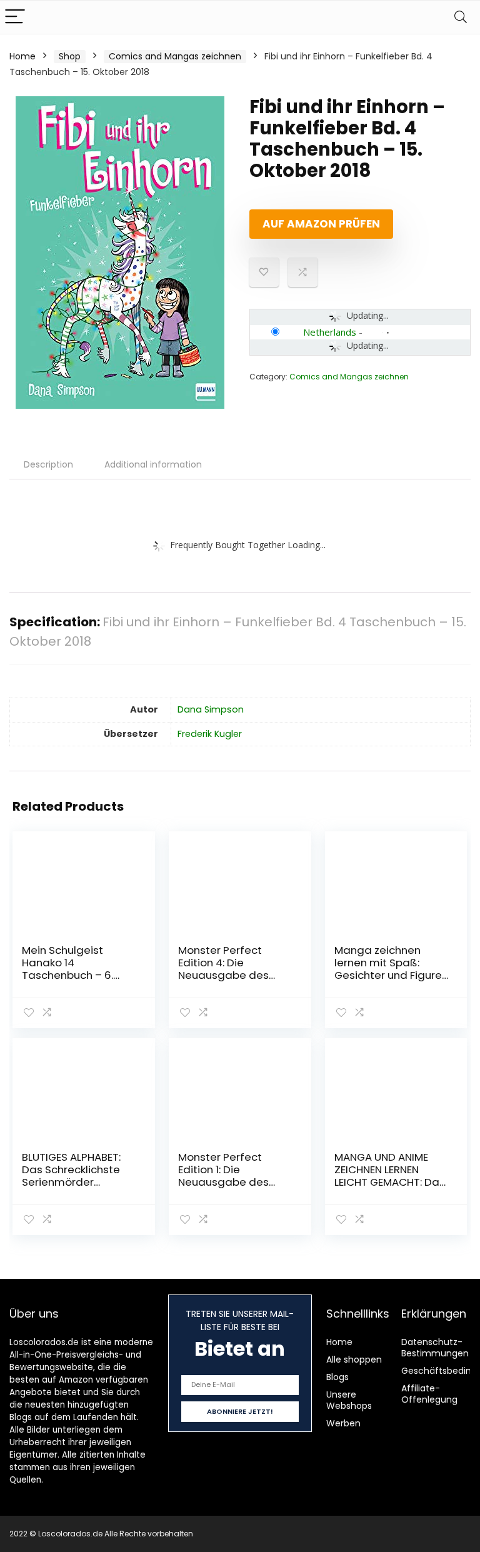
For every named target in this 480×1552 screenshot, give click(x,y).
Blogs (337, 1377)
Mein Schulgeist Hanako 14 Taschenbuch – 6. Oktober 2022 (67, 969)
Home (22, 56)
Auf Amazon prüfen (321, 223)
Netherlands (329, 332)
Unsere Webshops (349, 1400)
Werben (343, 1423)
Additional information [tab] (153, 464)
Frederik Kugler (210, 734)
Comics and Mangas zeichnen (175, 56)
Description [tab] (48, 464)
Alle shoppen (354, 1359)
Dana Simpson (211, 709)
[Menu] (15, 17)
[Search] (461, 17)
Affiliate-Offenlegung (429, 1394)
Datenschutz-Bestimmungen (435, 1347)
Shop (70, 56)
